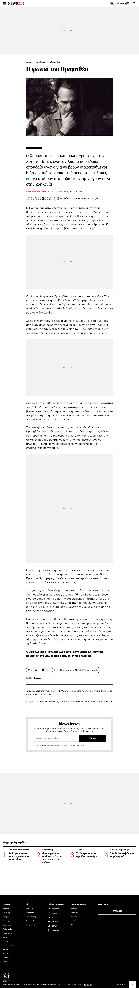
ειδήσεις (103, 691)
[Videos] (117, 3)
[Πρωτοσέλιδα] (112, 3)
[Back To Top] (132, 984)
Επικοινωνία (30, 925)
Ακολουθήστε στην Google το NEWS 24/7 (47, 691)
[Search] (134, 3)
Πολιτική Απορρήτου (34, 921)
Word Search (104, 701)
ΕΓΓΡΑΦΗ (117, 911)
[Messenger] (43, 198)
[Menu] (5, 3)
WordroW (90, 701)
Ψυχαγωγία (7, 933)
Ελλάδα (6, 908)
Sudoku (79, 701)
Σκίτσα (5, 949)
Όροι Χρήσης (31, 917)
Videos (6, 957)
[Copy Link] (50, 198)
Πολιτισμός (7, 929)
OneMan (73, 917)
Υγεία (5, 937)
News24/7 (74, 908)
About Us (29, 908)
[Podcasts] (122, 3)
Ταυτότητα (30, 913)
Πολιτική (6, 913)
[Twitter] (36, 198)
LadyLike (74, 921)
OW (72, 925)
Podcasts (6, 953)
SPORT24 (74, 913)
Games (40, 701)
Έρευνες (6, 941)
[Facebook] (29, 198)
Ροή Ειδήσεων (8, 945)
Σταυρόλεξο (68, 701)
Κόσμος (6, 917)
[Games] (127, 3)
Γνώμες (29, 62)
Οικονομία (7, 925)
